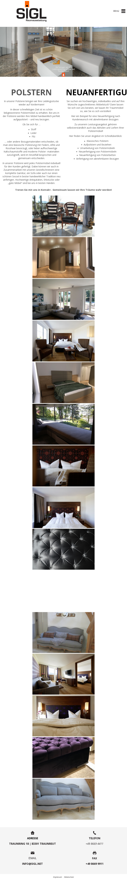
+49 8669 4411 (94, 844)
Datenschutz (69, 877)
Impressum (57, 877)
